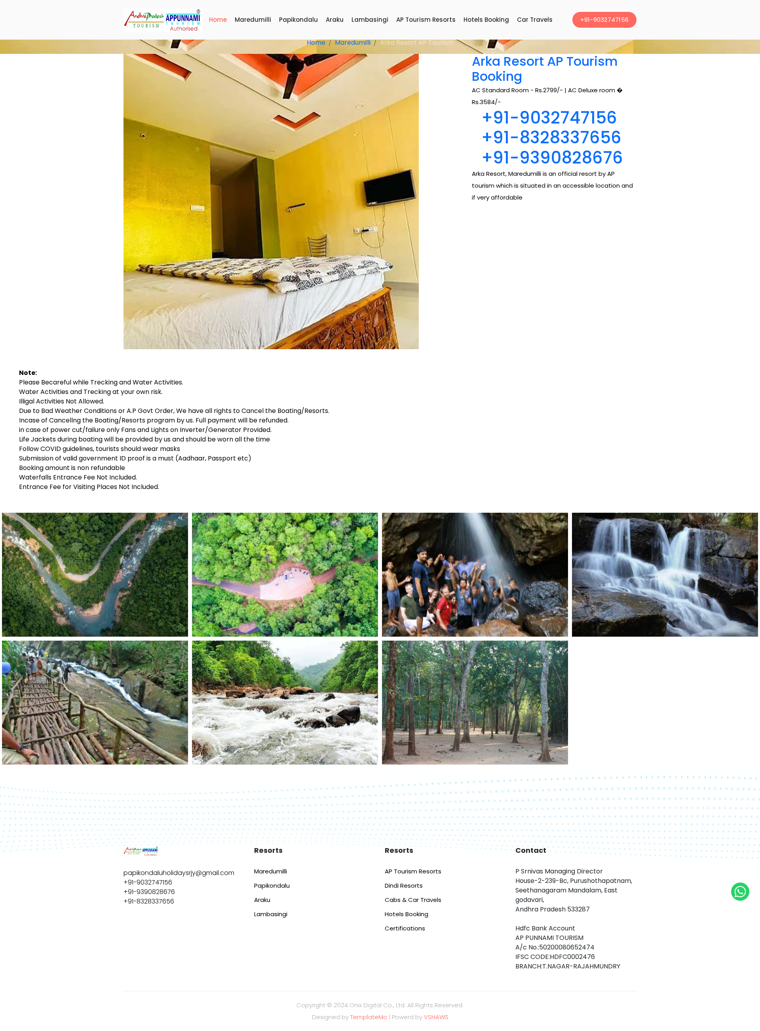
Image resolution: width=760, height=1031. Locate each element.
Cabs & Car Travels (413, 900)
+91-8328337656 (551, 137)
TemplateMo (368, 1017)
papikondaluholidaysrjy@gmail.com (179, 872)
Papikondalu (298, 19)
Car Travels (535, 19)
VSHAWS (436, 1017)
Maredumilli (253, 19)
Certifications (405, 928)
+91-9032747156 (604, 19)
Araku (335, 19)
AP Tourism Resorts (426, 19)
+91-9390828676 (552, 157)
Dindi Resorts (404, 885)
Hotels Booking (486, 19)
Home (218, 19)
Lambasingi (370, 19)
